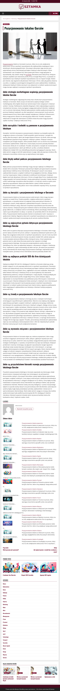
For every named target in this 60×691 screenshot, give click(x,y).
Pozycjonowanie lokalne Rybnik (31, 515)
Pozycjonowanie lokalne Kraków (32, 430)
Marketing (6, 24)
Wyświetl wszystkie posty (24, 409)
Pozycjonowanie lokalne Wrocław (32, 522)
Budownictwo (6, 587)
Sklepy (4, 628)
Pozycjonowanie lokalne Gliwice (31, 530)
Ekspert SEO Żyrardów (27, 575)
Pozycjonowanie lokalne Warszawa (32, 465)
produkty (28, 74)
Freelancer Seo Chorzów (9, 575)
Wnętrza (5, 655)
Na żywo (55, 13)
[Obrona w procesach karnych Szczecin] (23, 671)
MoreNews (39, 689)
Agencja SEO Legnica (45, 575)
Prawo (4, 619)
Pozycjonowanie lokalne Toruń (31, 498)
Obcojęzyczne (6, 616)
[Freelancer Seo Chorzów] (11, 567)
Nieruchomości (6, 613)
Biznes (4, 584)
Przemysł (5, 622)
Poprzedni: (11, 549)
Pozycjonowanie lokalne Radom (31, 438)
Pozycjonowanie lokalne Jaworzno (32, 423)
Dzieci (4, 590)
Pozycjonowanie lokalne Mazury (31, 506)
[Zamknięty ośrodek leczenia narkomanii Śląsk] (9, 671)
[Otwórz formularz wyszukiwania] (46, 13)
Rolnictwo (5, 625)
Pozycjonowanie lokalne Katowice (32, 489)
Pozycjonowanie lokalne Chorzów (32, 471)
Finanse (5, 596)
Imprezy (5, 601)
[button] (3, 13)
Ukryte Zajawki (45, 571)
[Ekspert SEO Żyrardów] (29, 567)
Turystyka (5, 643)
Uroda (4, 649)
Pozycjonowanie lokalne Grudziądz (32, 539)
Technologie (6, 637)
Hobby (4, 598)
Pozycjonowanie (8, 64)
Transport (5, 640)
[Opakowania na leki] (51, 671)
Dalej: (45, 550)
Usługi (4, 652)
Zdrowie (5, 657)
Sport (4, 631)
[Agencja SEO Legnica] (48, 567)
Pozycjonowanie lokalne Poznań (32, 480)
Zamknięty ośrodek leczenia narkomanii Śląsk (8, 678)
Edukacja (5, 593)
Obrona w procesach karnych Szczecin (22, 678)
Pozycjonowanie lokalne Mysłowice (32, 447)
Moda (4, 607)
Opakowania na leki (50, 677)
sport (4, 634)
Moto (4, 610)
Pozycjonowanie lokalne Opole (31, 456)
